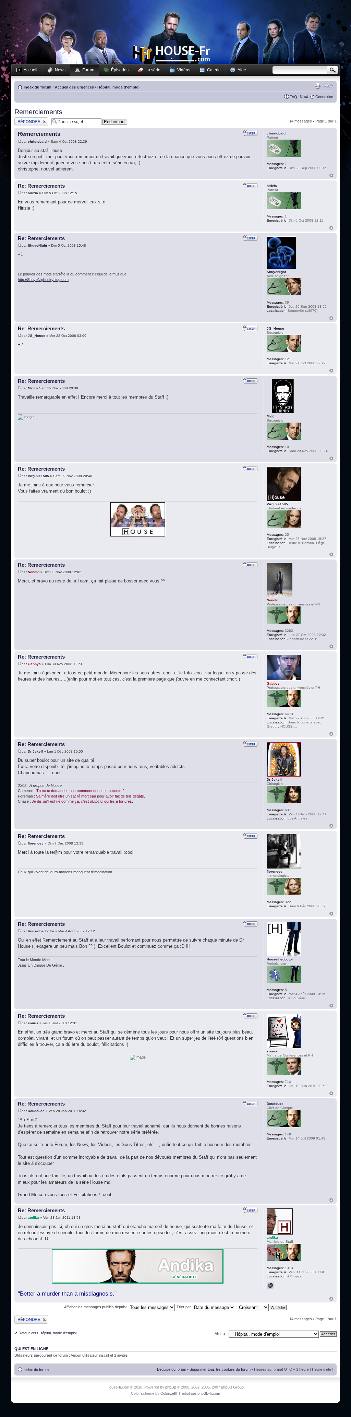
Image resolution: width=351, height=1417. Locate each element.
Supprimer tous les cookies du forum (220, 1369)
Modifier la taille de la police (328, 86)
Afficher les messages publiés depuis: (96, 1307)
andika (33, 1217)
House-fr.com (171, 53)
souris (33, 1023)
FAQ (293, 97)
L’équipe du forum (171, 1369)
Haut (331, 175)
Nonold (33, 572)
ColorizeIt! (168, 1393)
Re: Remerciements (41, 186)
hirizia (33, 193)
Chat (304, 96)
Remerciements (38, 112)
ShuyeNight (37, 245)
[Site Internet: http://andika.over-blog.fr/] (270, 1285)
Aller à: (220, 1334)
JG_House (36, 336)
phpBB (170, 1387)
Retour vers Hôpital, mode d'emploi (47, 1333)
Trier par (184, 1307)
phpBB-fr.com (208, 1393)
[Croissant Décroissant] (262, 1307)
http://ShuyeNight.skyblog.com (43, 280)
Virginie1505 (38, 476)
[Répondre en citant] (250, 133)
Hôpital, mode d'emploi (118, 87)
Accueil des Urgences (74, 87)
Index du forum (37, 87)
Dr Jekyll (35, 751)
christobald (37, 141)
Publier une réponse (31, 119)
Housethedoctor (41, 931)
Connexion (324, 97)
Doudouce (36, 1111)
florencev (36, 843)
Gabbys (34, 664)
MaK (31, 388)
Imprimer (318, 86)
